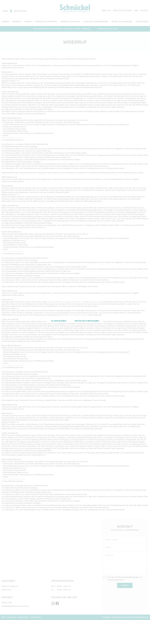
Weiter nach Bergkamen (87, 321)
